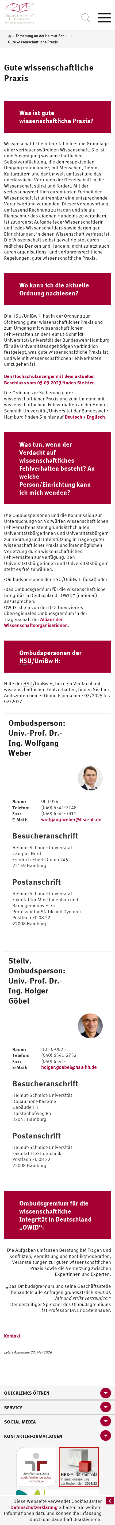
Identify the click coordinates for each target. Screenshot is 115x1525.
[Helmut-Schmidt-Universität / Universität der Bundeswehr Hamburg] (17, 12)
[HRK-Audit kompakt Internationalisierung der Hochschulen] (79, 1466)
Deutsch (73, 417)
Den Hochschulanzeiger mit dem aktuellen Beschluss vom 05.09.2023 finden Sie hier (49, 379)
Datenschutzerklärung (33, 1507)
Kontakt (12, 1336)
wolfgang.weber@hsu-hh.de (71, 819)
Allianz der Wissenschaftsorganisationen (36, 622)
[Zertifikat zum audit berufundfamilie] (36, 1466)
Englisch (96, 417)
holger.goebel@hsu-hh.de (69, 1067)
